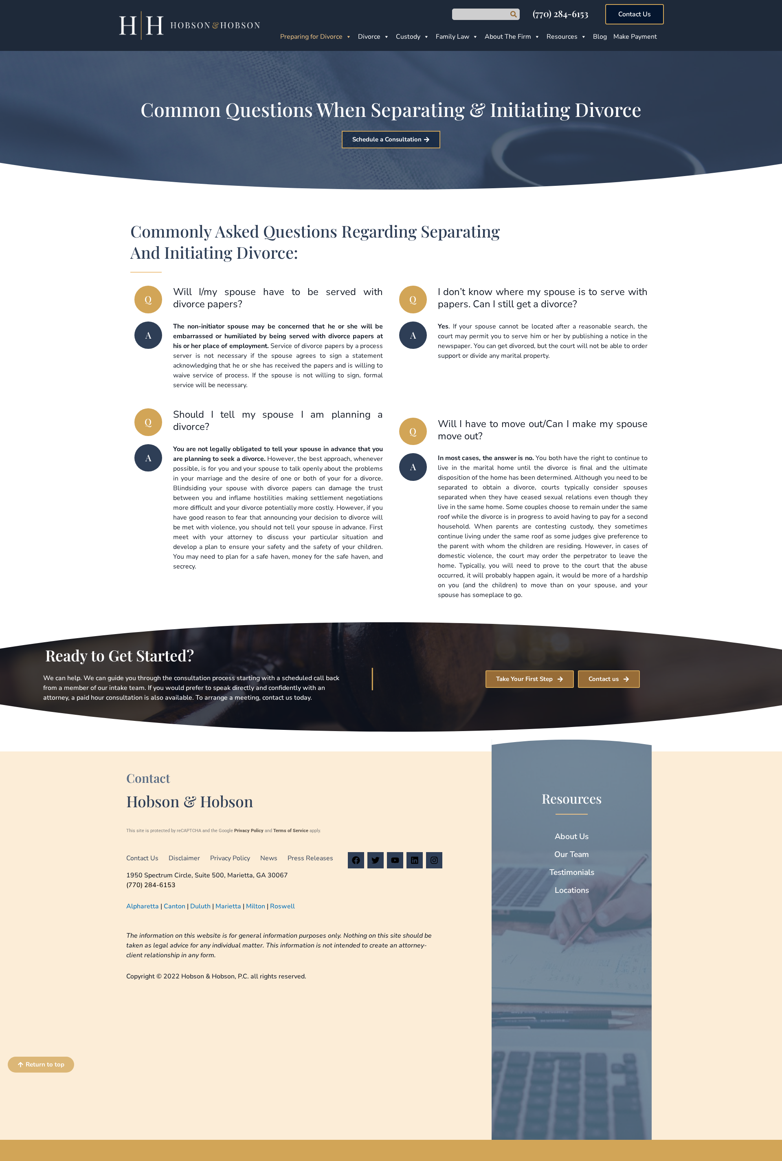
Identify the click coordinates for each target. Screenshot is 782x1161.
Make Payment (635, 36)
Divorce (369, 36)
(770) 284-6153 (560, 13)
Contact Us (142, 858)
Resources (562, 36)
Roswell (282, 906)
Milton (255, 906)
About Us (572, 836)
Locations (572, 890)
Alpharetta (142, 906)
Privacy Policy (249, 830)
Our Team (571, 854)
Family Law (452, 36)
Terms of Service (290, 830)
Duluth (200, 906)
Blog (600, 36)
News (268, 858)
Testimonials (571, 872)
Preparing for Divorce (311, 36)
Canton (174, 906)
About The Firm (508, 36)
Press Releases (310, 858)
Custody (408, 36)
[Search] (513, 14)
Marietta (228, 906)
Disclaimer (184, 858)
